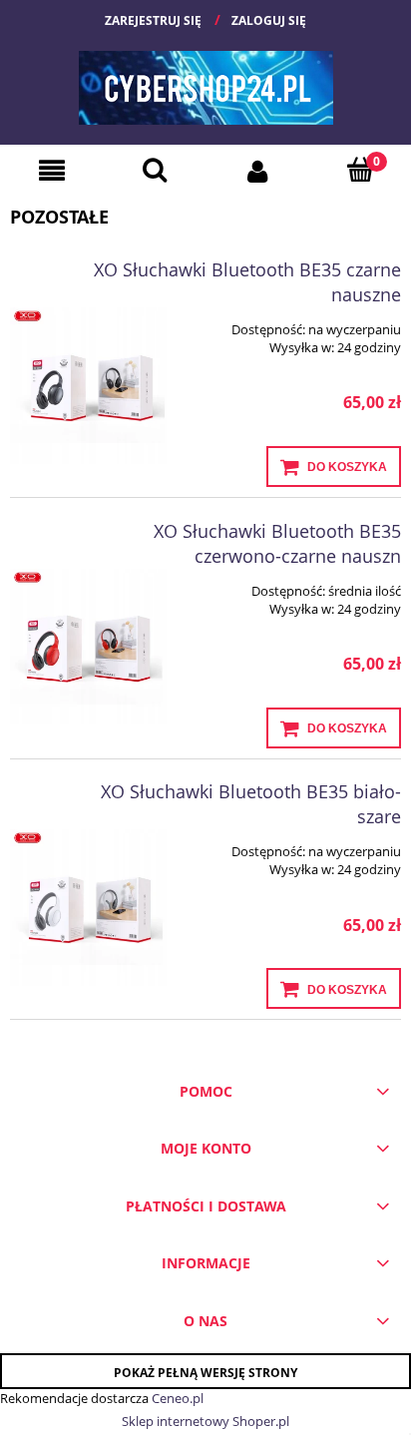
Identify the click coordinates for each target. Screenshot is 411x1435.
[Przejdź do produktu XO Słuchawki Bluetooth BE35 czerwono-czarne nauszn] (88, 647)
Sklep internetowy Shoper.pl (205, 1421)
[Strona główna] (206, 80)
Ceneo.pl (178, 1398)
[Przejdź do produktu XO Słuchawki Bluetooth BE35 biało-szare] (88, 907)
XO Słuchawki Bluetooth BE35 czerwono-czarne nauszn (277, 543)
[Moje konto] (257, 170)
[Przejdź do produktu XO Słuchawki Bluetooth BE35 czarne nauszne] (88, 385)
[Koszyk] (359, 169)
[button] (51, 171)
